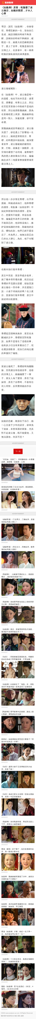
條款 (15, 1016)
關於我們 (4, 1016)
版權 (22, 1016)
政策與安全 (10, 1016)
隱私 (19, 1016)
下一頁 (18, 451)
